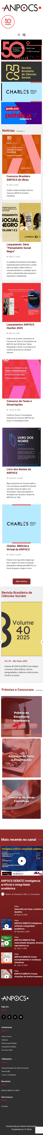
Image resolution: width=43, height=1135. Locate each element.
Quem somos (7, 1036)
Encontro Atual (7, 1050)
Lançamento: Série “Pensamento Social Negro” (19, 248)
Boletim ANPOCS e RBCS (10, 1090)
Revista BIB (6, 1071)
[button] (21, 50)
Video (16, 906)
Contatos (4, 1106)
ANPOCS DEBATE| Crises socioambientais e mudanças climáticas (27, 960)
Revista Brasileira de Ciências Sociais (15, 1068)
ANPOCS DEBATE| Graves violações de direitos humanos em (28, 976)
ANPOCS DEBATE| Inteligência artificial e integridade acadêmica (20, 884)
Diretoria (5, 1040)
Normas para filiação (9, 1043)
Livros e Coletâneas (9, 1075)
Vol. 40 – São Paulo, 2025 (15, 661)
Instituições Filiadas (9, 1047)
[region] (21, 50)
